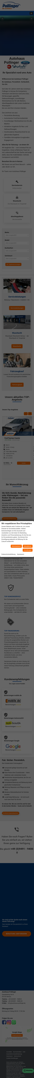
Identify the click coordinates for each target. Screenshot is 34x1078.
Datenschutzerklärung (8, 554)
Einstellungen (27, 550)
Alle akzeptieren (16, 546)
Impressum (20, 554)
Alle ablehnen (27, 546)
